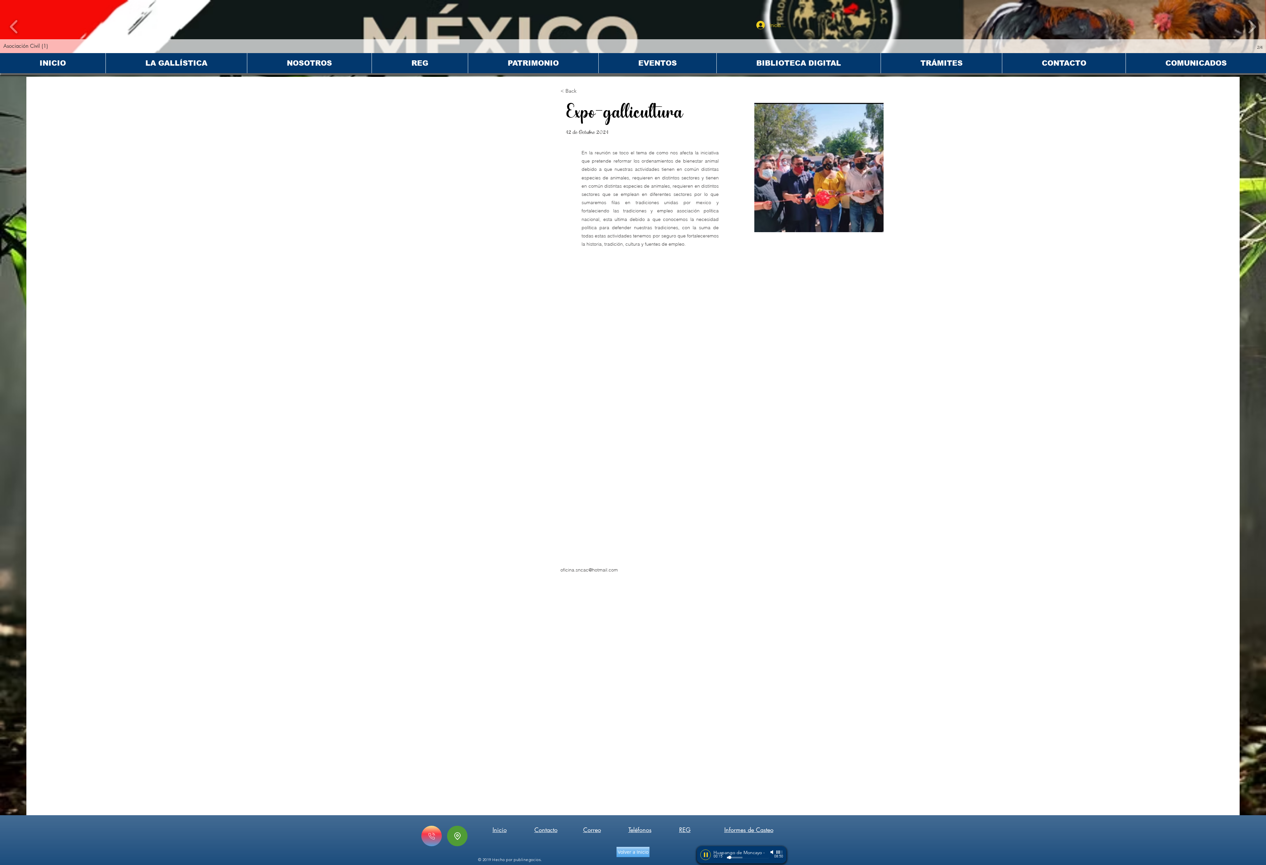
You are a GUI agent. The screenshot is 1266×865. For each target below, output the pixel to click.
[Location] (457, 836)
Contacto (546, 830)
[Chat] (431, 836)
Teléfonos (639, 830)
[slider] (779, 852)
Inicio (500, 830)
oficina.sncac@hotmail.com (589, 570)
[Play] (705, 854)
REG (685, 830)
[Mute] (772, 852)
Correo (592, 830)
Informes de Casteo (748, 830)
